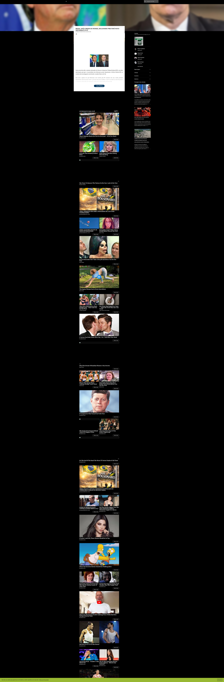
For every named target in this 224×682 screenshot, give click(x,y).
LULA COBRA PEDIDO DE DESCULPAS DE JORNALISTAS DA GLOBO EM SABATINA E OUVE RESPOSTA (142, 96)
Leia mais (99, 86)
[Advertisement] (99, 45)
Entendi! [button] (220, 679)
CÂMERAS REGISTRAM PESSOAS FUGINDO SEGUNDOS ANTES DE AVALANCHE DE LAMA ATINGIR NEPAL (141, 140)
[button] (76, 34)
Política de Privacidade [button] (44, 679)
